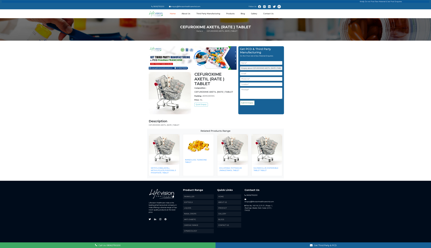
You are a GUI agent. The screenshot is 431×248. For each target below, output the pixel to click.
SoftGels (188, 202)
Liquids (187, 208)
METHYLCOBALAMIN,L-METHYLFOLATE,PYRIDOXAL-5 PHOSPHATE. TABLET (163, 170)
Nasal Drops (190, 214)
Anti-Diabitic (190, 219)
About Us (186, 14)
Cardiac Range (191, 225)
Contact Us (268, 14)
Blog (243, 14)
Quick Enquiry (201, 105)
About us (222, 202)
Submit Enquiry (247, 103)
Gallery (254, 14)
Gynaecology (190, 231)
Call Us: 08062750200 (109, 245)
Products (230, 14)
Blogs (221, 219)
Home (173, 13)
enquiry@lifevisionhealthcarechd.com (185, 7)
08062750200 (158, 7)
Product (222, 208)
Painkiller (189, 197)
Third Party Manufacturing (208, 14)
